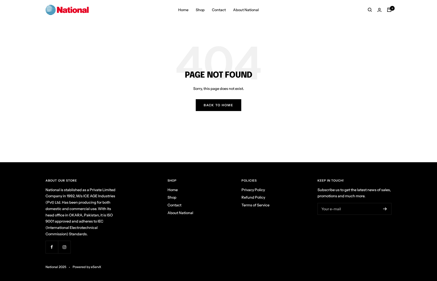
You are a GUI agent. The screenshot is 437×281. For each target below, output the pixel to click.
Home (183, 10)
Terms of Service (255, 205)
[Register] (385, 208)
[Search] (370, 10)
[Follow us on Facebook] (52, 247)
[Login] (379, 10)
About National (246, 10)
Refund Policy (253, 197)
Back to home (218, 105)
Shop (200, 10)
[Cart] (389, 10)
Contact (219, 10)
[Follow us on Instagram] (64, 247)
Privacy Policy (253, 189)
